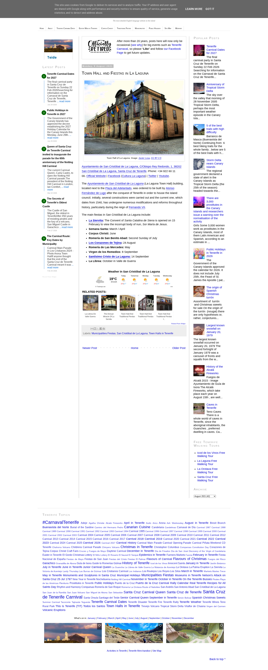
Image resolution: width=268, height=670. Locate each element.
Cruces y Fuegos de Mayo (92, 551)
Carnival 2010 (185, 535)
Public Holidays (155, 28)
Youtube (164, 175)
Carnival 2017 (117, 538)
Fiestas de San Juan (96, 559)
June (130, 618)
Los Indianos (135, 571)
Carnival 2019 (153, 538)
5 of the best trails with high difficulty (215, 129)
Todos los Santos (94, 606)
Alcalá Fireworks (114, 523)
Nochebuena (103, 579)
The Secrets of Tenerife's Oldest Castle (54, 202)
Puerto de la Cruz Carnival (152, 583)
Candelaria (158, 527)
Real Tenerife (198, 583)
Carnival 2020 (171, 538)
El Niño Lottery (100, 555)
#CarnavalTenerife (60, 522)
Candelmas (170, 527)
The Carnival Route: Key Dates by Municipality (56, 240)
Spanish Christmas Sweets (209, 597)
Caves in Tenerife (211, 406)
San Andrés (167, 587)
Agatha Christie (96, 523)
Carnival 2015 (84, 538)
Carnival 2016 (100, 538)
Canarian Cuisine (137, 527)
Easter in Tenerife (52, 554)
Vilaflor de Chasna (194, 606)
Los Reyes (164, 571)
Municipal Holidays (129, 575)
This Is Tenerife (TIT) (69, 606)
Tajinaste (76, 602)
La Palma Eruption (199, 567)
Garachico (48, 563)
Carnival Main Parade (149, 542)
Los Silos (175, 571)
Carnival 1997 (167, 531)
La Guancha (118, 567)
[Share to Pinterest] (103, 328)
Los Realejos (149, 571)
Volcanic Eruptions (53, 610)
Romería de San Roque (108, 587)
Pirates (216, 579)
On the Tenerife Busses (197, 579)
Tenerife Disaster (137, 602)
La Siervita (96, 220)
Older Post (178, 348)
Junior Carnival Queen (97, 567)
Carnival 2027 (109, 543)
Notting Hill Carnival (120, 579)
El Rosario (113, 555)
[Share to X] (97, 328)
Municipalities (140, 28)
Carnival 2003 (70, 535)
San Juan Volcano (76, 592)
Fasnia (189, 555)
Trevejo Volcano (150, 606)
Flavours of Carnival (159, 559)
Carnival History (126, 542)
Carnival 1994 (121, 531)
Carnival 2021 (188, 538)
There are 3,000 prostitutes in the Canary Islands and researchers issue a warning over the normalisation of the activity (208, 210)
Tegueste (85, 602)
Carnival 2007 (135, 535)
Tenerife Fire (155, 602)
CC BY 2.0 (156, 158)
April (118, 618)
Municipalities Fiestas (104, 333)
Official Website (96, 175)
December (189, 618)
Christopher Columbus (166, 547)
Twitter (152, 175)
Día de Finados (162, 551)
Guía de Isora (84, 563)
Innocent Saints (176, 563)
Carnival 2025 (74, 542)
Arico (155, 523)
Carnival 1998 (181, 531)
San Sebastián (115, 592)
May (124, 618)
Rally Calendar (179, 583)
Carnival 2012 (218, 535)
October (166, 618)
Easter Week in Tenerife (88, 28)
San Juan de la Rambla (54, 592)
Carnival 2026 (91, 542)
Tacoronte (66, 602)
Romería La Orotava (131, 587)
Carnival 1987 (204, 527)
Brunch (222, 522)
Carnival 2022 (205, 538)
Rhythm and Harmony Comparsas (75, 587)
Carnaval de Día (186, 527)
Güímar (118, 563)
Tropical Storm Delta (171, 606)
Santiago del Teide (109, 597)
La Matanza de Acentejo (163, 567)
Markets (208, 571)
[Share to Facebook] (100, 328)
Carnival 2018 (135, 538)
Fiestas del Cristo (118, 559)
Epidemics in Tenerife (152, 554)
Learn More (193, 9)
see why (137, 45)
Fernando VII (137, 207)
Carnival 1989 (49, 531)
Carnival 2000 (210, 531)
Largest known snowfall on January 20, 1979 (215, 330)
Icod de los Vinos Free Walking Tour (211, 454)
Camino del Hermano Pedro (109, 527)
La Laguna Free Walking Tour (207, 462)
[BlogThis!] (94, 328)
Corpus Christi (107, 28)
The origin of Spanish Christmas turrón (214, 292)
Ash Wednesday (175, 523)
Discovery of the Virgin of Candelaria (207, 551)
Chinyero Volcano (111, 547)
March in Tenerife (192, 571)
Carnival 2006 (118, 535)
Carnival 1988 (219, 527)
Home (42, 28)
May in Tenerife (52, 575)
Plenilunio (64, 583)
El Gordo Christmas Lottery (77, 554)
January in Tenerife (197, 563)
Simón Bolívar (184, 598)
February (101, 618)
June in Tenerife (72, 567)
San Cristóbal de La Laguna (132, 333)
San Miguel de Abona (96, 592)
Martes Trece (219, 571)
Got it (209, 9)
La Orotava (182, 567)
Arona (162, 522)
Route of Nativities (151, 587)
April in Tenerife (134, 522)
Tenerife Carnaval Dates (66, 28)
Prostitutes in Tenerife (82, 583)
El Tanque (133, 555)
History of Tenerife (135, 563)
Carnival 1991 (78, 531)
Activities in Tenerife (117, 650)
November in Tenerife (144, 579)
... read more (63, 101)
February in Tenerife (205, 554)
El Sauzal (123, 555)
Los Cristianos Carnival (115, 571)
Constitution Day (200, 547)
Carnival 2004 (85, 535)
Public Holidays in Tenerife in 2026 (216, 253)
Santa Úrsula (91, 597)
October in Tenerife (170, 579)
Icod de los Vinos (158, 563)
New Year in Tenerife (84, 579)
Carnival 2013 (50, 538)
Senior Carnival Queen (134, 597)
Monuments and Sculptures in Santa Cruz (89, 575)
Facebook (114, 175)
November (177, 618)
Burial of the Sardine (82, 527)
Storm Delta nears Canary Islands (214, 163)
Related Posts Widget (178, 323)
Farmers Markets (176, 554)
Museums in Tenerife (188, 575)
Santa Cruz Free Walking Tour (207, 478)
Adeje (84, 522)
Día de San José (179, 551)
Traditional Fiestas (124, 28)
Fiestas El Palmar (137, 559)
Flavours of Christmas (189, 559)
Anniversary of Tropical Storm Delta (215, 88)
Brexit (213, 522)
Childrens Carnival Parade (86, 547)
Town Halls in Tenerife (161, 333)
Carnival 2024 (58, 542)
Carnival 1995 (137, 531)
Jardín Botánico (218, 563)
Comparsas (185, 547)
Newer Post (90, 348)
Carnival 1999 (195, 531)
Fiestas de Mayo (75, 559)
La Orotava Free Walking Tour (207, 470)
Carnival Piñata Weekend (206, 542)
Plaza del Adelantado (118, 188)
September (154, 618)
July (137, 618)
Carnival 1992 (93, 531)
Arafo (148, 523)
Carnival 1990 (64, 531)
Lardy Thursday (70, 571)
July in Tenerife (51, 567)
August (144, 618)
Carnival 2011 (201, 535)
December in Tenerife (140, 550)
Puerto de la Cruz (125, 583)
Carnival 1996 (152, 531)
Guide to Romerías (102, 563)
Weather (178, 28)
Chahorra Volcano (61, 547)
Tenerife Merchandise (139, 650)
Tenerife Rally (171, 602)
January (91, 618)
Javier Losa (144, 158)
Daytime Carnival (116, 551)
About (50, 28)
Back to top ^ (218, 659)
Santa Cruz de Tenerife (184, 592)
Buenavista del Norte (55, 527)
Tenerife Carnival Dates (109, 602)
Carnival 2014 (67, 538)
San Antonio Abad (184, 587)
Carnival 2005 (102, 535)
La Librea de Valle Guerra (138, 567)
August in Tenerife (196, 522)
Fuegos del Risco (217, 559)
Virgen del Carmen (216, 606)
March (111, 618)
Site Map (168, 28)
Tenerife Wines (210, 602)
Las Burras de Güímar (90, 571)
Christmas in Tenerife (137, 547)
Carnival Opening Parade (177, 542)
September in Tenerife (163, 597)
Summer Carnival (51, 602)
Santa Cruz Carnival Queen (144, 592)
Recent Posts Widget (49, 277)
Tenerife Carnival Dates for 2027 (215, 50)
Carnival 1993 (107, 531)
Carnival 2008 (151, 535)
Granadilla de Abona (66, 563)
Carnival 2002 (55, 535)
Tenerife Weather (190, 601)
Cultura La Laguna (133, 175)
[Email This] (92, 328)
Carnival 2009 (168, 535)
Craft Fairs (72, 551)
